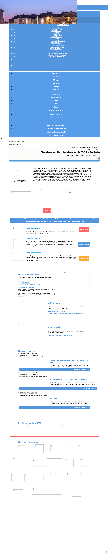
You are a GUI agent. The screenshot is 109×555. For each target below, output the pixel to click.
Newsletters (58, 28)
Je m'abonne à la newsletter (75, 155)
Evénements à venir (57, 47)
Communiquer (57, 35)
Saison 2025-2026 (58, 46)
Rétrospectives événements (57, 55)
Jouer (58, 38)
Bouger (56, 100)
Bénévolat (56, 86)
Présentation (57, 29)
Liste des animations (58, 41)
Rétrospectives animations (58, 52)
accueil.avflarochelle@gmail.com (30, 284)
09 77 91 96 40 (25, 283)
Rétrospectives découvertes (57, 53)
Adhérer (57, 32)
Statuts (56, 89)
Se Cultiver (57, 34)
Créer (58, 40)
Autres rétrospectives (57, 56)
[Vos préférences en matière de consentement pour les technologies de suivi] (106, 552)
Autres (56, 121)
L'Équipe (56, 80)
